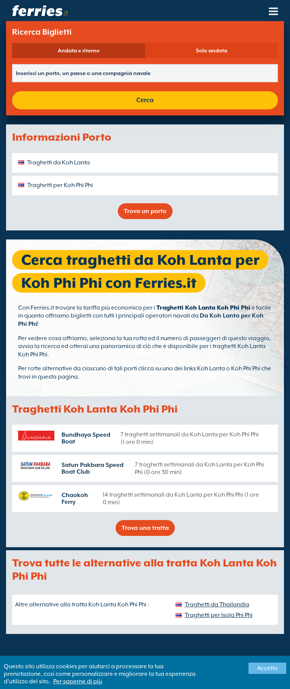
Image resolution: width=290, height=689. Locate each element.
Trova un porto (145, 211)
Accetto (267, 668)
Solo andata (211, 51)
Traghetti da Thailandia (217, 604)
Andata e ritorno (79, 51)
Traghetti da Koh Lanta (58, 162)
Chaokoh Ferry (75, 498)
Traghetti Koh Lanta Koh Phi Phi (203, 307)
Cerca (145, 100)
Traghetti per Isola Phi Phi (219, 615)
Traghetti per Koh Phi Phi (60, 185)
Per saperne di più (77, 681)
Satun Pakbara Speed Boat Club (92, 468)
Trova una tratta (145, 528)
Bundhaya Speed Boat (86, 438)
